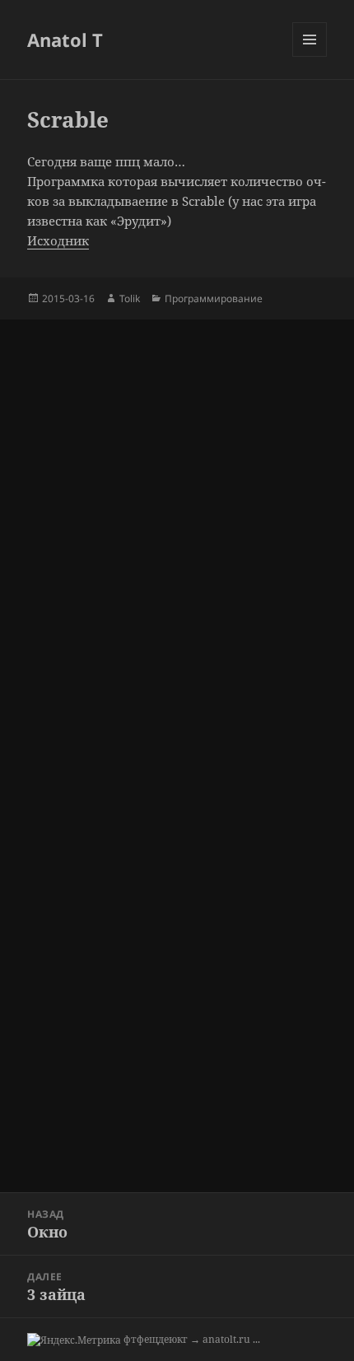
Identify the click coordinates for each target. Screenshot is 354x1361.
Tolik (129, 298)
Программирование (214, 298)
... (256, 1339)
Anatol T (65, 39)
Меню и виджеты (310, 56)
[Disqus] (177, 525)
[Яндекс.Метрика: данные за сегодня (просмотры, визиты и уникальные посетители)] (74, 1340)
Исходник (58, 240)
